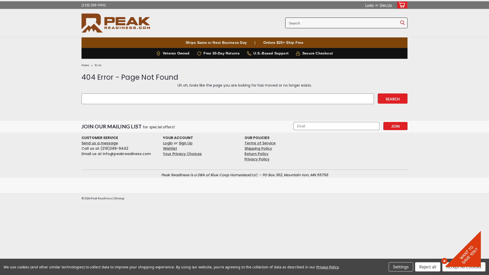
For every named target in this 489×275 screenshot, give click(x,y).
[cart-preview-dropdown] (401, 5)
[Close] (443, 260)
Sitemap (119, 198)
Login (369, 5)
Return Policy (256, 153)
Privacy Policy (256, 159)
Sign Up (386, 5)
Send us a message (100, 143)
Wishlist (170, 148)
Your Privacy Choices (182, 153)
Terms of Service (260, 143)
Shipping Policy (258, 148)
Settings (401, 267)
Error (98, 65)
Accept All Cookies (463, 267)
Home (85, 65)
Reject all (427, 267)
